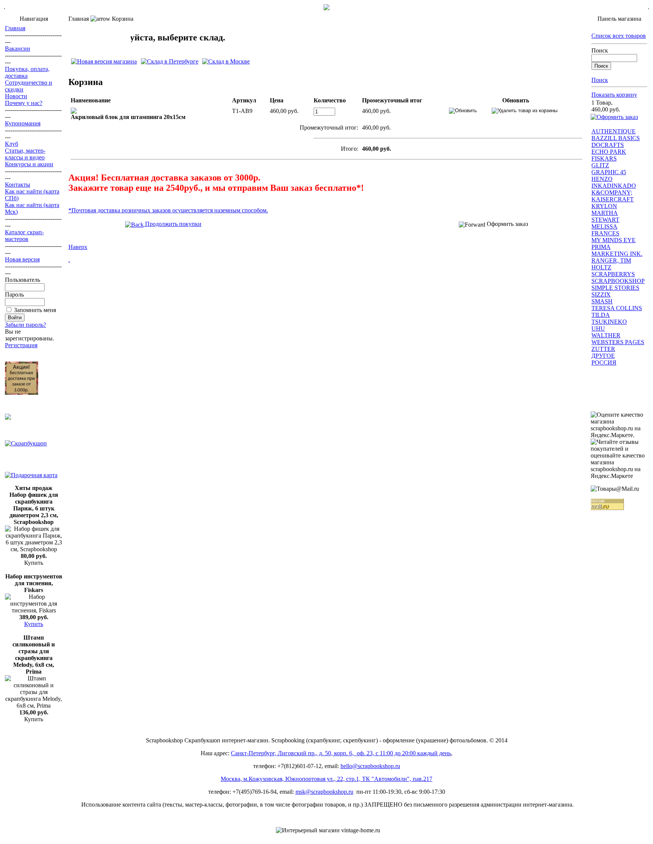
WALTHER (606, 335)
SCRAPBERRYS (613, 274)
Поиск (599, 50)
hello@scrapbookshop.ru (370, 766)
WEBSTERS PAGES (617, 342)
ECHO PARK (608, 151)
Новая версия (22, 259)
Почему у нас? (23, 103)
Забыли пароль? (25, 325)
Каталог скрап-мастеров (24, 235)
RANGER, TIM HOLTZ (611, 264)
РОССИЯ (603, 362)
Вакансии (17, 48)
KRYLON (604, 206)
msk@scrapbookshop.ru (324, 791)
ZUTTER (603, 349)
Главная (15, 28)
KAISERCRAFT (612, 199)
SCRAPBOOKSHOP (618, 281)
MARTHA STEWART (605, 216)
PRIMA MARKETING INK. (616, 250)
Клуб (11, 144)
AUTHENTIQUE (613, 131)
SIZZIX (601, 294)
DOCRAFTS (607, 145)
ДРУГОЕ (603, 355)
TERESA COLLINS (616, 308)
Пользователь (22, 280)
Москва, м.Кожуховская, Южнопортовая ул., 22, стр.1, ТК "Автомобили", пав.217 (326, 779)
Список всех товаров (618, 35)
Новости (16, 96)
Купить (33, 624)
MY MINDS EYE (613, 240)
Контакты (17, 184)
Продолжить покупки (172, 224)
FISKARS (604, 158)
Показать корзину (614, 94)
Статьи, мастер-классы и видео (25, 154)
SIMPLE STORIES (615, 287)
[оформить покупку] (614, 117)
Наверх (77, 247)
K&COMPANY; (611, 192)
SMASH (602, 301)
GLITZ (600, 165)
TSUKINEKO (609, 321)
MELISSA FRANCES (605, 230)
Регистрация (21, 345)
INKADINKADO (613, 185)
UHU (598, 328)
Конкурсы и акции (29, 164)
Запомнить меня (35, 310)
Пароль (14, 294)
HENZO (602, 179)
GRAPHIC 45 (608, 172)
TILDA (600, 315)
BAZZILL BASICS (615, 138)
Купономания (22, 123)
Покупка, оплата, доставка (27, 72)
